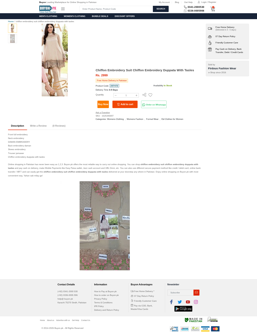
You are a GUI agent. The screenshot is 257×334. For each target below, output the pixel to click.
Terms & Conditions (103, 302)
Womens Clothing (115, 119)
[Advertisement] (148, 46)
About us (50, 320)
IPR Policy (99, 306)
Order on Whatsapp (155, 104)
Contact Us (85, 320)
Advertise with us (63, 320)
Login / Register (208, 2)
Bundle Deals (100, 16)
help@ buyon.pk (65, 299)
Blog (177, 2)
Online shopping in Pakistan (21, 164)
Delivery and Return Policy (106, 310)
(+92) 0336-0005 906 (68, 295)
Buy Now (103, 104)
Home (11, 21)
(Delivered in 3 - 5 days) (226, 30)
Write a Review (38, 126)
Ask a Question (103, 112)
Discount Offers (125, 16)
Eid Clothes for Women (172, 119)
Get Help (188, 2)
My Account (164, 2)
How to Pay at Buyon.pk (105, 291)
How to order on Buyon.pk (106, 295)
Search (160, 9)
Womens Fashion (135, 119)
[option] (54, 60)
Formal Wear (152, 119)
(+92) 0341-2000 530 (68, 291)
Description (17, 126)
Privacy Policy (100, 299)
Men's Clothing (48, 16)
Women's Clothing (74, 16)
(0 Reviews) (59, 126)
